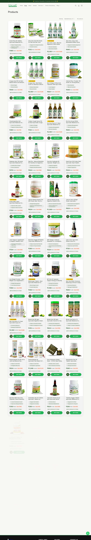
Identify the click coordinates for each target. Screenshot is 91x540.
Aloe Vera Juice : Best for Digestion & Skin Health (54, 43)
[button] (41, 5)
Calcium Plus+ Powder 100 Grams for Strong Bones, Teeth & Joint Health (73, 81)
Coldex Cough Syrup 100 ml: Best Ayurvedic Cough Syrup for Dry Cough (35, 122)
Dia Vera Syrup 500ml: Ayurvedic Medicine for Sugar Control (72, 122)
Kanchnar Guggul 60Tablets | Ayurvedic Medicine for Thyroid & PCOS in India (36, 240)
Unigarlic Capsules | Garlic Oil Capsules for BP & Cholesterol (16, 475)
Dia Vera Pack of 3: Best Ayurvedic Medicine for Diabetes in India (53, 124)
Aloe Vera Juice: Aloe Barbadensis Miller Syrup (73, 41)
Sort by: (61, 18)
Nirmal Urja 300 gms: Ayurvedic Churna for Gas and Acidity (54, 320)
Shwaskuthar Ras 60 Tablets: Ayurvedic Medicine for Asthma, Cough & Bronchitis (72, 360)
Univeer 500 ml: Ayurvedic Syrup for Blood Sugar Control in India (73, 475)
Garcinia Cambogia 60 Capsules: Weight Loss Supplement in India (53, 162)
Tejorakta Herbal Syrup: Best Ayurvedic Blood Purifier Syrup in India (53, 398)
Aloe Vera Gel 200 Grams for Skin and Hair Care (35, 41)
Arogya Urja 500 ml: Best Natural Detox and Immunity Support (17, 81)
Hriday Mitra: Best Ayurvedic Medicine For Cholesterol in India (15, 202)
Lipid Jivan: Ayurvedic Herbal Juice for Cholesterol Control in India (73, 240)
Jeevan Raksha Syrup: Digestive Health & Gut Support (53, 200)
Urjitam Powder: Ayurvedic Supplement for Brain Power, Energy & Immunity (16, 514)
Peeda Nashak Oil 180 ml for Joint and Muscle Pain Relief (17, 360)
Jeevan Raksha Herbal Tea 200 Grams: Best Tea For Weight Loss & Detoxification (35, 200)
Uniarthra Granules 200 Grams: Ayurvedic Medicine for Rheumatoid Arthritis (35, 436)
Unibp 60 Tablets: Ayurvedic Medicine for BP (54, 436)
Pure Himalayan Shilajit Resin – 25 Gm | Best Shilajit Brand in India (54, 360)
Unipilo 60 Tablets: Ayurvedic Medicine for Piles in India (34, 475)
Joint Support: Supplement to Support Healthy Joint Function (16, 240)
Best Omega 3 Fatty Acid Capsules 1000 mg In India (54, 83)
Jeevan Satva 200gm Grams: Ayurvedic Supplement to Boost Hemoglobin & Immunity (72, 200)
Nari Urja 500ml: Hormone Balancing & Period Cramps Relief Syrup (73, 282)
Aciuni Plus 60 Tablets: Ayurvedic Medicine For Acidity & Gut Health (15, 41)
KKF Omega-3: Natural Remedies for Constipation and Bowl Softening (54, 240)
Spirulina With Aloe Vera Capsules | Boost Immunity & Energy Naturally (16, 398)
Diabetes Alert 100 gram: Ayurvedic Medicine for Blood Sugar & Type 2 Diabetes (16, 162)
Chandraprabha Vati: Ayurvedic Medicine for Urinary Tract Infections (15, 122)
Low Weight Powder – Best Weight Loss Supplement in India (16, 280)
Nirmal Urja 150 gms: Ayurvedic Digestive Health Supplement (35, 320)
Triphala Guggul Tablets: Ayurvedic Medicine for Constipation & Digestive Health (73, 398)
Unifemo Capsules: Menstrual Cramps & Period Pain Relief (73, 436)
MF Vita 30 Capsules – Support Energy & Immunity (54, 280)
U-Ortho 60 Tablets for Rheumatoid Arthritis (15, 436)
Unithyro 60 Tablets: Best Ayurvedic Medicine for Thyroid (54, 475)
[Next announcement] (82, 1)
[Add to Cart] (11, 57)
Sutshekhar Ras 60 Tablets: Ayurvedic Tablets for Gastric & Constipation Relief (35, 398)
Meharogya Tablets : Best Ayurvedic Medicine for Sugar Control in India (35, 282)
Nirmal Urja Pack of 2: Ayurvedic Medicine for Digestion (72, 320)
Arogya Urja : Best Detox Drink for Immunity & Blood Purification (35, 83)
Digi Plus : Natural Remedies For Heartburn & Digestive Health (36, 162)
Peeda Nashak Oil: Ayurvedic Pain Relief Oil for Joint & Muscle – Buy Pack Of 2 (36, 360)
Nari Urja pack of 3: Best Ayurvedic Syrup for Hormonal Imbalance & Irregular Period (16, 322)
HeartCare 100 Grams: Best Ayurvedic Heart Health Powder (73, 162)
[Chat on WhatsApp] (88, 533)
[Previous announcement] (8, 1)
